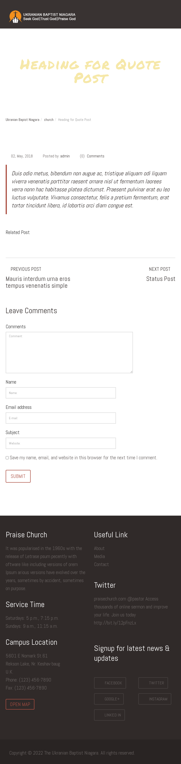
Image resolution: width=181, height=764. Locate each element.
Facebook (113, 683)
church (48, 119)
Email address (19, 407)
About (99, 548)
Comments (95, 156)
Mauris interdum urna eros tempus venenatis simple (38, 282)
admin (65, 156)
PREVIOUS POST (25, 269)
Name (11, 382)
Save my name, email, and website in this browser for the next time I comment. (83, 457)
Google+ (112, 699)
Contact (101, 564)
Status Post (160, 279)
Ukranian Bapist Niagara (22, 119)
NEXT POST (160, 269)
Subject (13, 432)
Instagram (157, 699)
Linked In (112, 715)
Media (99, 556)
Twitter (156, 683)
